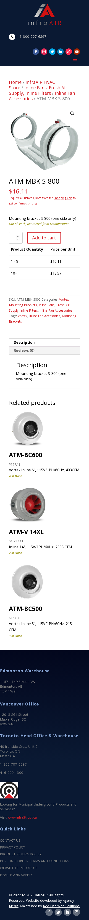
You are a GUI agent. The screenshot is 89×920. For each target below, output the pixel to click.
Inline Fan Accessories (56, 310)
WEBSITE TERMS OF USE (18, 868)
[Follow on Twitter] (52, 51)
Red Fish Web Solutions (61, 906)
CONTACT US (10, 841)
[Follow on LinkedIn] (60, 51)
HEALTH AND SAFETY (16, 875)
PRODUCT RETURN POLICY (20, 854)
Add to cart (44, 238)
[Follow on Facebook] (36, 51)
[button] (72, 113)
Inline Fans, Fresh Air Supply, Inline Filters (38, 90)
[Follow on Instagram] (44, 51)
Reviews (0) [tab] (24, 350)
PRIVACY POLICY (12, 847)
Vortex (22, 316)
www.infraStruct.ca (22, 817)
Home (15, 82)
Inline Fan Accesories (44, 316)
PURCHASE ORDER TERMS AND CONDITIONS (34, 861)
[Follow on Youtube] (77, 51)
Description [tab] (24, 342)
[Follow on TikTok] (68, 51)
